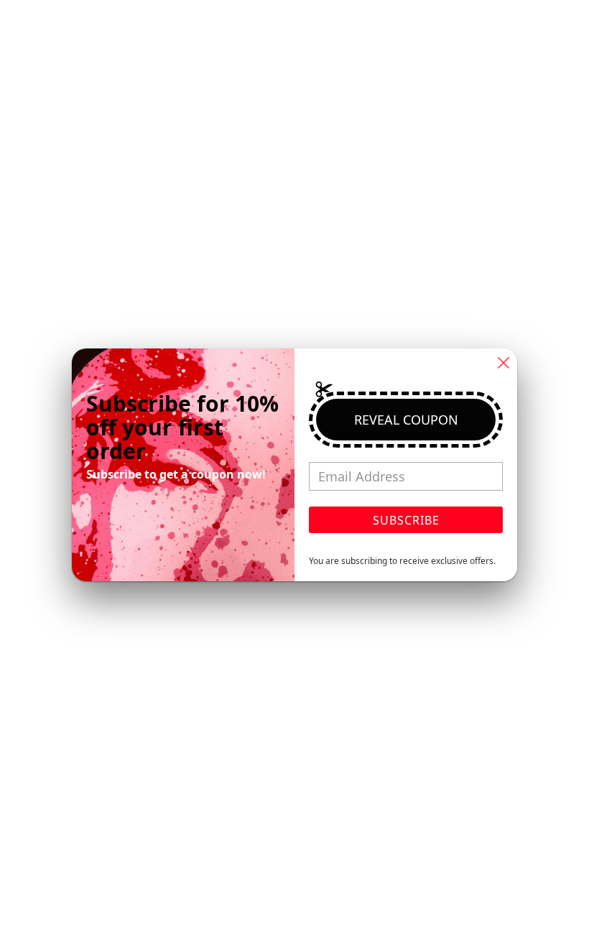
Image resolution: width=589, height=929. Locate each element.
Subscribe (406, 520)
